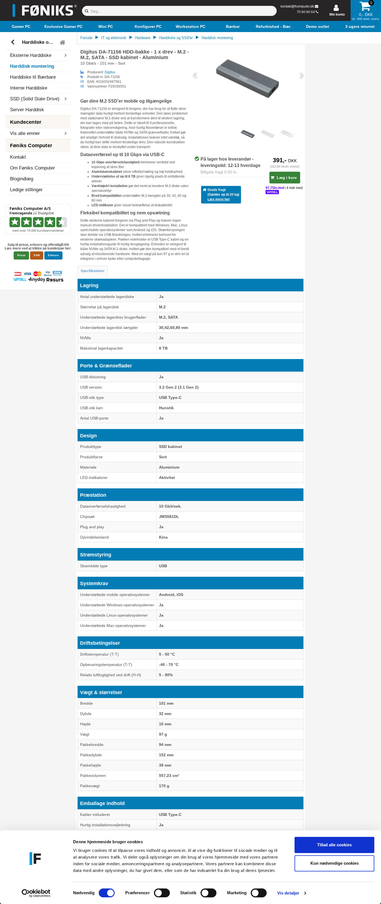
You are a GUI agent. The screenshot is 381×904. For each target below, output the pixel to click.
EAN (37, 255)
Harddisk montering (32, 66)
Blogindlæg (21, 178)
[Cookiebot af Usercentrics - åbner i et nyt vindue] (36, 893)
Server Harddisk (27, 109)
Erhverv (53, 255)
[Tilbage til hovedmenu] (63, 42)
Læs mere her (219, 199)
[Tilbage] (13, 42)
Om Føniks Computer (32, 168)
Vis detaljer (288, 893)
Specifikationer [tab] (93, 271)
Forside (86, 38)
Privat (21, 255)
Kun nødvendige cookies (334, 863)
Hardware (142, 38)
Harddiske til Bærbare (33, 77)
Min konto (337, 14)
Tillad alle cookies (334, 844)
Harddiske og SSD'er (39, 42)
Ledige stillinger (26, 189)
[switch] (162, 892)
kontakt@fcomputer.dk (297, 6)
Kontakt (18, 157)
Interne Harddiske (28, 88)
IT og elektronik (113, 38)
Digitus (110, 72)
